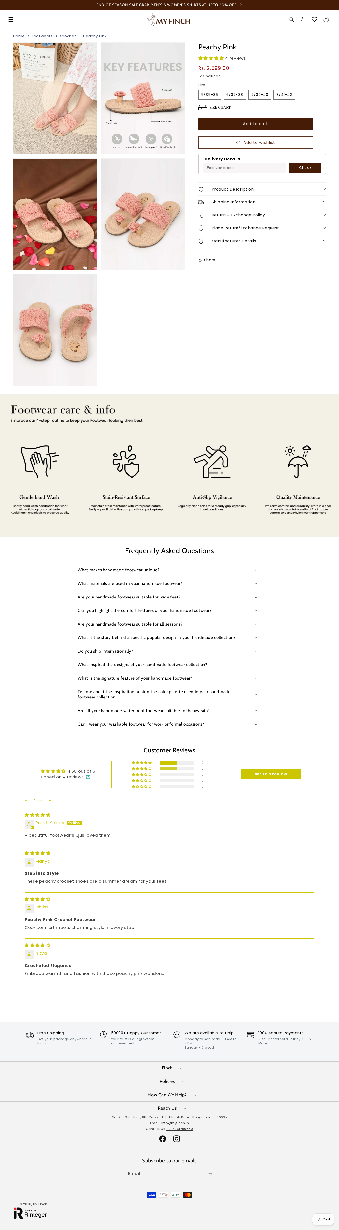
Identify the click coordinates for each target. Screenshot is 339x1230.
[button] (11, 19)
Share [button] (209, 259)
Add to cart (255, 123)
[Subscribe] (210, 1174)
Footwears (42, 36)
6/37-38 (234, 94)
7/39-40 (259, 94)
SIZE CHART (220, 107)
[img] (37, 815)
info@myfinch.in (175, 1123)
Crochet (68, 36)
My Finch (40, 1204)
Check (305, 167)
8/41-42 (284, 94)
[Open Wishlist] (314, 19)
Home (19, 36)
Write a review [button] (271, 774)
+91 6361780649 (179, 1128)
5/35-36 (209, 94)
